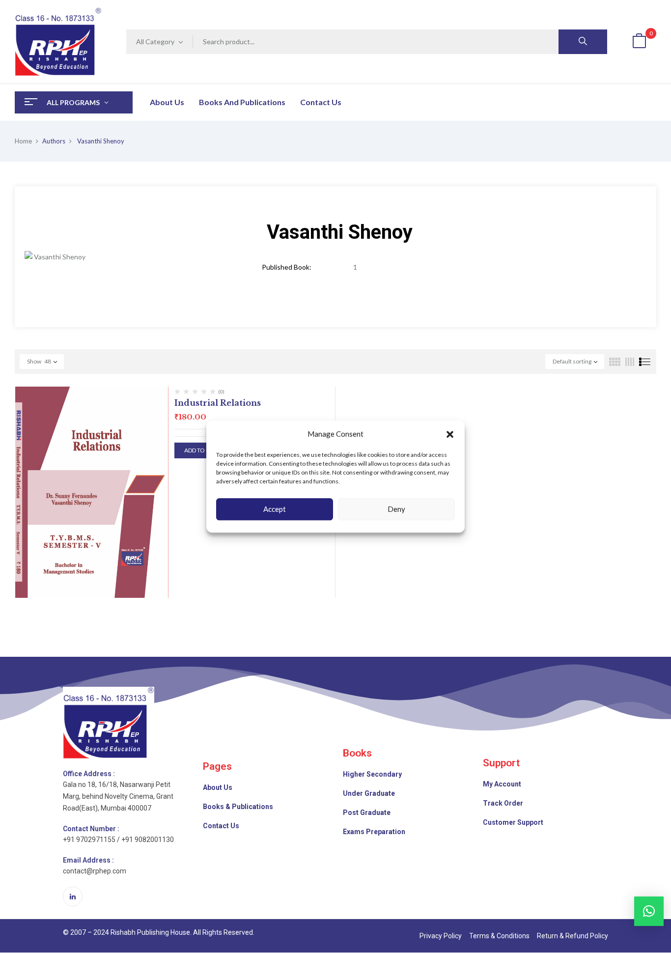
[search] (583, 41)
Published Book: (286, 267)
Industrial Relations (217, 403)
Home (23, 141)
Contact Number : (91, 829)
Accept (274, 509)
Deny (396, 509)
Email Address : (88, 860)
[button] (450, 434)
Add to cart (202, 450)
